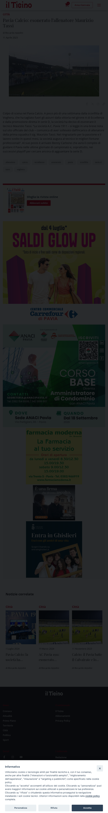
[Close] (100, 768)
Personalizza (20, 808)
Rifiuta (54, 808)
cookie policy (92, 796)
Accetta (87, 808)
